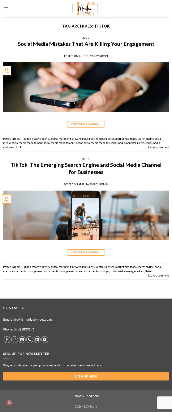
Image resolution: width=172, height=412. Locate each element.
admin (103, 56)
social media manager (96, 143)
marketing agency (125, 138)
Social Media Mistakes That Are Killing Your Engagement (86, 44)
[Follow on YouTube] (44, 339)
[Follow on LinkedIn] (37, 339)
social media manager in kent (127, 143)
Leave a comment (158, 147)
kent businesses (105, 138)
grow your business (83, 138)
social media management (27, 143)
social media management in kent (63, 143)
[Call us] (29, 339)
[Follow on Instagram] (14, 339)
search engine (145, 138)
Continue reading (86, 124)
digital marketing (61, 138)
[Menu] (5, 9)
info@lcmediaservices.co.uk (33, 319)
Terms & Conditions (86, 396)
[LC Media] (86, 8)
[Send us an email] (22, 339)
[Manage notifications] (9, 402)
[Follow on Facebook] (7, 339)
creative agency (40, 138)
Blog (86, 37)
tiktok (18, 147)
